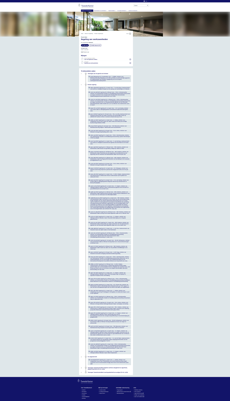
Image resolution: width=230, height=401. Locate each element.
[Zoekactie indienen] (147, 5)
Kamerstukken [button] (112, 10)
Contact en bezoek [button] (133, 10)
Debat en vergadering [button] (87, 10)
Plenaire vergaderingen (98, 33)
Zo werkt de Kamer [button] (122, 10)
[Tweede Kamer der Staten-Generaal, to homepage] (86, 5)
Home (82, 33)
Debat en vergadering (89, 33)
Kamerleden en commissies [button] (100, 10)
